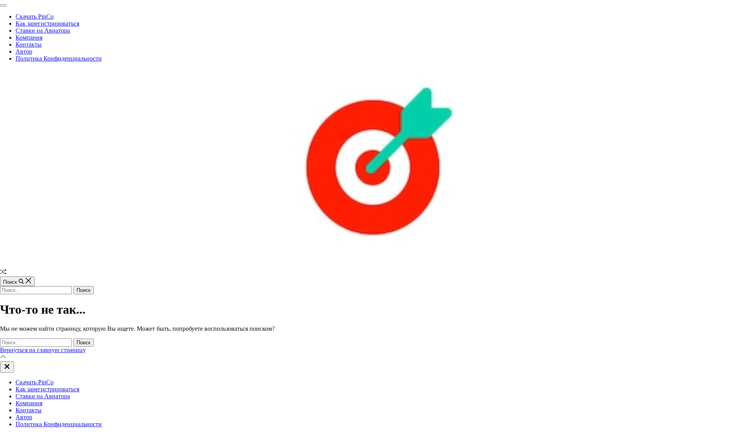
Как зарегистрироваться (47, 23)
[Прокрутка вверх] (3, 357)
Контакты (29, 44)
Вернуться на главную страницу (43, 350)
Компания (29, 37)
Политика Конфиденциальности (59, 58)
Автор (24, 51)
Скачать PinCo (35, 16)
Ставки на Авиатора (43, 30)
